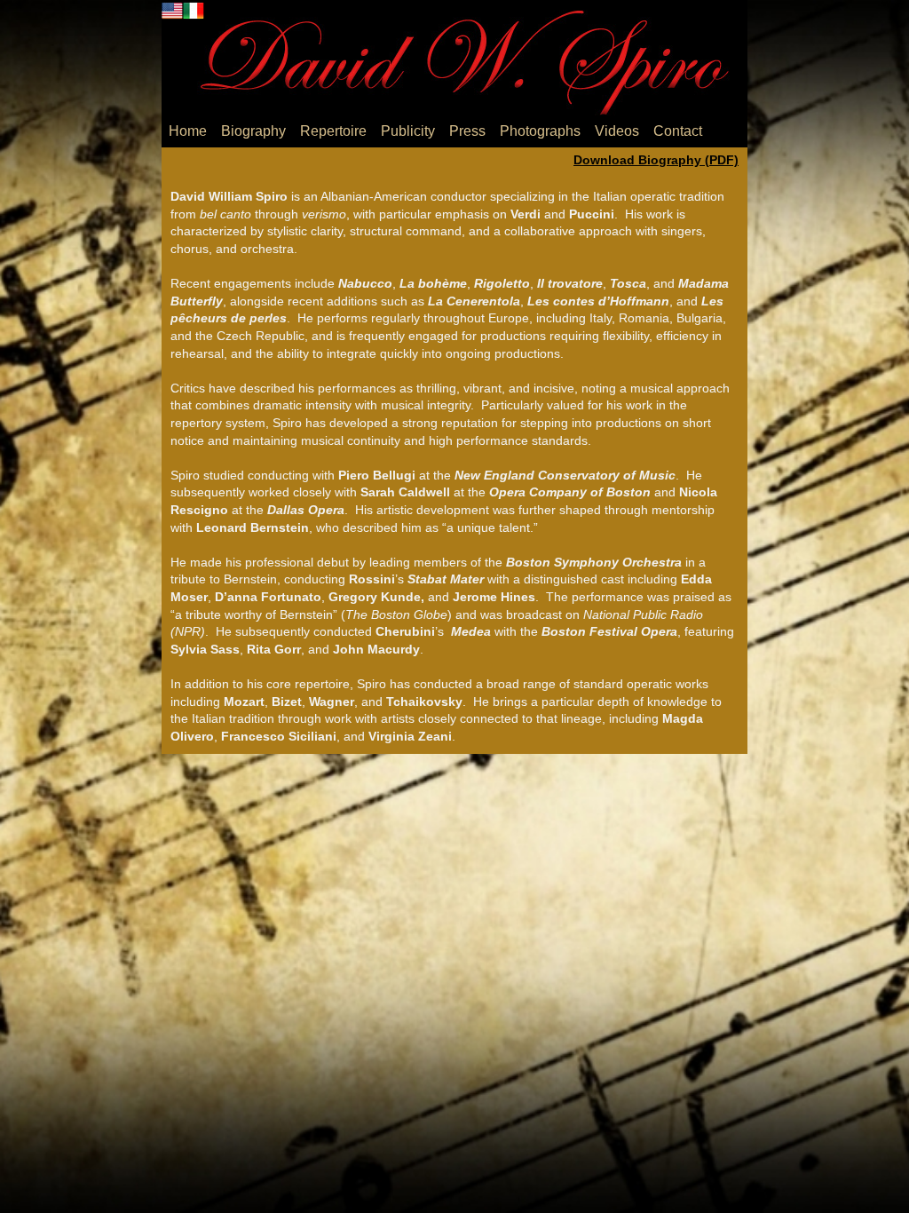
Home (188, 131)
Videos (617, 131)
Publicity (408, 131)
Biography (253, 131)
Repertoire (333, 131)
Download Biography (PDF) (656, 160)
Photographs (540, 131)
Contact (677, 131)
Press (467, 131)
